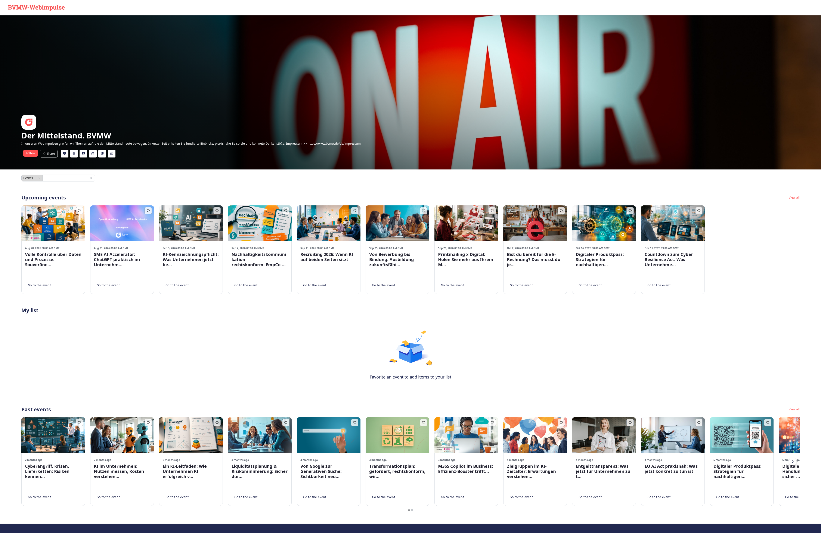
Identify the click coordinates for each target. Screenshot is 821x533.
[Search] (91, 178)
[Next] (792, 461)
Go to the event (39, 285)
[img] (28, 122)
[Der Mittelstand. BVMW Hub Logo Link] (36, 8)
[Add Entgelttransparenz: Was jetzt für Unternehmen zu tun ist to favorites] (630, 422)
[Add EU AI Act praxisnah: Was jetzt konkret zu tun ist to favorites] (698, 422)
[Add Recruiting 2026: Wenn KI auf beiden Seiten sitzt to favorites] (354, 210)
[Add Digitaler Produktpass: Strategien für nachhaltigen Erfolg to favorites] (630, 210)
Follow (30, 153)
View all (794, 197)
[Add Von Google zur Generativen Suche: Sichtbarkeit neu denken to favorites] (354, 422)
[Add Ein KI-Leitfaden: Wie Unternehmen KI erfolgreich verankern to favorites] (217, 422)
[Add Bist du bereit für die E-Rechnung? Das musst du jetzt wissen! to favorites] (561, 210)
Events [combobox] (28, 178)
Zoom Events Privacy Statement (513, 528)
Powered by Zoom (277, 528)
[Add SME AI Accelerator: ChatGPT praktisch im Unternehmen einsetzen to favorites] (148, 210)
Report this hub (545, 528)
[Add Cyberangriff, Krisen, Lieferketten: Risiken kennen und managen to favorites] (79, 422)
